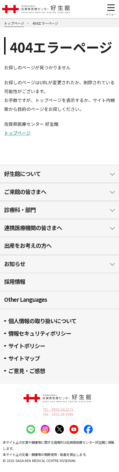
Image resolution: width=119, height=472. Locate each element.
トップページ (17, 132)
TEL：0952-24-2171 (58, 409)
